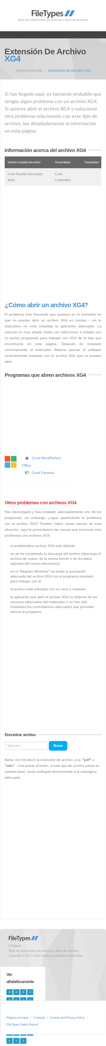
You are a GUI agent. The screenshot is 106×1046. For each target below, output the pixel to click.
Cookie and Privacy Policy (67, 1017)
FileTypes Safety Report (22, 1024)
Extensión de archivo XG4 (69, 71)
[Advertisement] (53, 244)
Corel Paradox (43, 473)
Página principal (29, 71)
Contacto (39, 1017)
